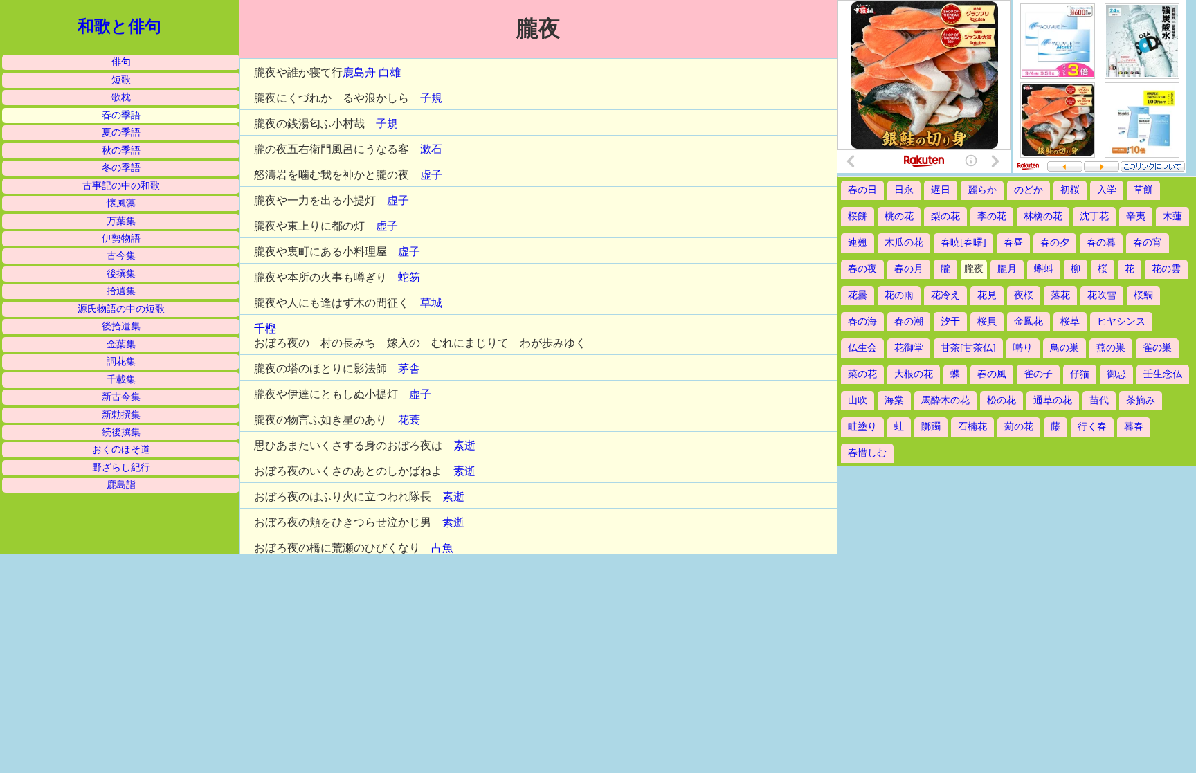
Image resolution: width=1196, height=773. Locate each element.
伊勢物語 (121, 238)
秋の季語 (121, 150)
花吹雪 (1101, 295)
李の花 (991, 216)
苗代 (1099, 400)
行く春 (1092, 426)
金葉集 (121, 344)
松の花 (1001, 400)
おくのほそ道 (121, 449)
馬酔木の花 (945, 400)
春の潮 (908, 321)
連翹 (857, 242)
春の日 (862, 190)
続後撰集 (121, 432)
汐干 (950, 321)
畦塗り (862, 426)
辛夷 (1135, 216)
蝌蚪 (1043, 269)
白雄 (390, 72)
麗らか (982, 190)
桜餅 (857, 216)
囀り (1023, 348)
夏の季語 (121, 132)
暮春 (1133, 426)
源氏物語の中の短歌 (121, 309)
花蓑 (409, 420)
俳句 (121, 62)
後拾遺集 (121, 326)
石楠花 (972, 426)
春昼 (1013, 242)
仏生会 (862, 348)
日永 (904, 190)
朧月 (1007, 269)
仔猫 (1079, 374)
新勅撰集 (121, 415)
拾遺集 (121, 291)
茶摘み (1140, 400)
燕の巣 (1110, 348)
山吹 (857, 400)
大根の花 (913, 374)
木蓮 (1172, 216)
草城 (431, 303)
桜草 (1070, 321)
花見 (987, 295)
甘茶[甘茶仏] (968, 348)
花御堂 (908, 348)
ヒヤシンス (1121, 321)
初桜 (1070, 190)
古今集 (121, 256)
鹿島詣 (121, 485)
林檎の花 (1043, 216)
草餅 (1143, 190)
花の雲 (1166, 269)
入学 (1106, 190)
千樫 (265, 328)
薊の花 (1018, 426)
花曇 (857, 295)
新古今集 (121, 397)
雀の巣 (1157, 348)
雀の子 (1038, 374)
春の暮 (1101, 242)
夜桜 (1023, 295)
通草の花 (1052, 400)
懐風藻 (121, 203)
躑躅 (931, 426)
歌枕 (121, 97)
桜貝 (987, 321)
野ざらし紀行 (121, 467)
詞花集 (121, 361)
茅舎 (409, 368)
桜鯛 (1143, 295)
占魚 (442, 548)
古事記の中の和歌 (121, 186)
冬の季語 (121, 168)
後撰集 (121, 274)
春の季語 (121, 115)
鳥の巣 (1064, 348)
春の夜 (862, 269)
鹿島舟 (359, 72)
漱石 (431, 149)
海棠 (894, 400)
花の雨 (899, 295)
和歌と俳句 (119, 26)
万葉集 (121, 221)
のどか (1028, 190)
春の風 (991, 374)
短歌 (121, 80)
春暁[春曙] (963, 242)
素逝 (464, 445)
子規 (431, 98)
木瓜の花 (904, 242)
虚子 (431, 175)
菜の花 (862, 374)
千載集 (121, 379)
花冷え (945, 295)
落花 (1060, 295)
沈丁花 (1094, 216)
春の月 (908, 269)
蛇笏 (409, 277)
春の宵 (1147, 242)
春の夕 (1054, 242)
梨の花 (945, 216)
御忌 (1116, 374)
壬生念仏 (1162, 374)
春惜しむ (867, 453)
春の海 (862, 321)
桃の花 (899, 216)
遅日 (940, 190)
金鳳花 (1028, 321)
